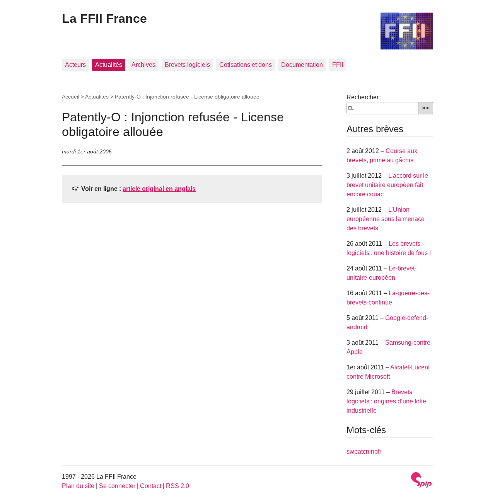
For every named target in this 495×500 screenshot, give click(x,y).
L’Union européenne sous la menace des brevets (385, 218)
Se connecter (117, 486)
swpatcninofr (363, 451)
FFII (337, 64)
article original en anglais (159, 188)
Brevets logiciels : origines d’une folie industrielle (386, 401)
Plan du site (78, 486)
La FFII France (104, 19)
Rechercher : (364, 97)
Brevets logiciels (187, 64)
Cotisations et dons (245, 64)
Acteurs (75, 64)
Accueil (70, 97)
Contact (150, 486)
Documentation (302, 64)
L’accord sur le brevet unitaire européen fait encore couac (387, 184)
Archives (143, 64)
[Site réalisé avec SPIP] (421, 480)
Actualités (108, 64)
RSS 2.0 (177, 486)
